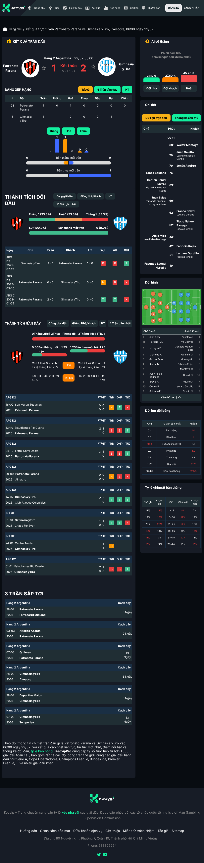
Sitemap (178, 831)
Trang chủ (15, 29)
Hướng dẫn (28, 831)
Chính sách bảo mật (55, 831)
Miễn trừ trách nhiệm (138, 831)
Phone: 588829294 (102, 845)
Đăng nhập (191, 7)
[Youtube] (105, 855)
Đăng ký (173, 7)
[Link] (14, 8)
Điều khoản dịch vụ (87, 831)
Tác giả (163, 831)
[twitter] (98, 855)
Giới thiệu (112, 831)
